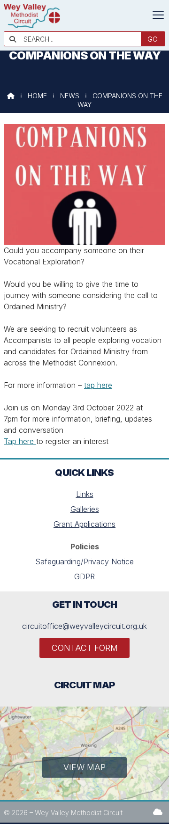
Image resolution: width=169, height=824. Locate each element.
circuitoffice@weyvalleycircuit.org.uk (84, 626)
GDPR (84, 576)
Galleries (84, 509)
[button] (158, 15)
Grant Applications (84, 524)
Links (84, 494)
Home (37, 96)
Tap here (20, 441)
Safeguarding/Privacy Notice (84, 561)
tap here (98, 385)
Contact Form (85, 648)
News (69, 96)
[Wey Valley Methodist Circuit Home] (32, 25)
